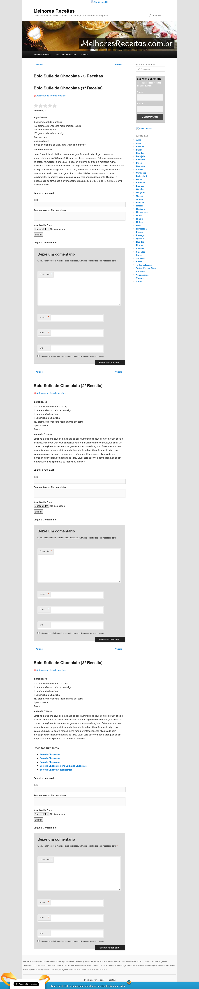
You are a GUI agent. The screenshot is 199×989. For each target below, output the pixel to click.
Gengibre (140, 192)
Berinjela (140, 156)
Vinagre (140, 278)
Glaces (139, 195)
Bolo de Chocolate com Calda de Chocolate (63, 765)
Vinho (139, 281)
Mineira (139, 218)
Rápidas (140, 241)
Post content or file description (50, 210)
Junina (139, 199)
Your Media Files (43, 225)
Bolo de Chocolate (49, 754)
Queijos (140, 238)
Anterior (38, 64)
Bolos (139, 162)
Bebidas (140, 152)
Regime (139, 245)
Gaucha (139, 189)
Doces (139, 179)
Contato (84, 54)
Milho (139, 215)
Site (41, 347)
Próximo (119, 64)
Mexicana (140, 208)
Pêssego (140, 235)
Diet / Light (141, 176)
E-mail (44, 332)
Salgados (140, 251)
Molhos (139, 222)
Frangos (140, 185)
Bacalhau (140, 146)
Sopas (139, 255)
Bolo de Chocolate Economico (55, 769)
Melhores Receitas (54, 10)
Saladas (140, 248)
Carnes (139, 169)
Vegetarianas (142, 274)
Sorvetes (140, 258)
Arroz (138, 139)
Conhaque (141, 172)
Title (36, 199)
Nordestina (141, 228)
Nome (44, 317)
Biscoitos (140, 159)
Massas (139, 205)
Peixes (139, 231)
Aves (138, 143)
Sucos (139, 261)
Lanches (140, 202)
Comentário (46, 274)
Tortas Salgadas (144, 264)
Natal (138, 225)
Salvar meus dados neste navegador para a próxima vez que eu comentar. (73, 356)
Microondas (142, 212)
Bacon (139, 149)
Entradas (140, 182)
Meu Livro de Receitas (66, 54)
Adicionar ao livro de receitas (51, 95)
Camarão (140, 166)
